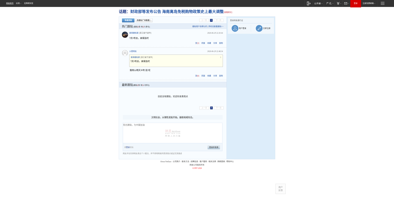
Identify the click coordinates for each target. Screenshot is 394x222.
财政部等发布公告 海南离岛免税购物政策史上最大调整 (177, 12)
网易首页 (10, 3)
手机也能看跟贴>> (215, 26)
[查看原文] (228, 12)
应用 (18, 3)
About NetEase (165, 161)
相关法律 (212, 161)
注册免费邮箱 (368, 3)
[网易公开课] (318, 3)
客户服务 (203, 161)
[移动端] (309, 3)
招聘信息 (194, 161)
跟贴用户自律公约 (199, 26)
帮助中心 (230, 161)
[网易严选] (329, 3)
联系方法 (185, 161)
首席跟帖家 (134, 33)
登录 (356, 3)
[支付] (339, 3)
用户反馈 (280, 188)
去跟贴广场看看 (143, 20)
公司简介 (176, 161)
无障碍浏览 (28, 3)
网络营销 (221, 161)
